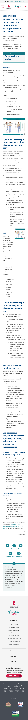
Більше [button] (20, 1)
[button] (24, 134)
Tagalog (22, 691)
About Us (13, 651)
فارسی (19, 692)
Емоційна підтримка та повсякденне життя (14, 640)
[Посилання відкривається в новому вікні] (8, 705)
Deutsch (5, 691)
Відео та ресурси (14, 644)
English (12, 1)
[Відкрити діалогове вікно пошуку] (25, 6)
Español (16, 1)
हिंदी (8, 692)
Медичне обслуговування (14, 634)
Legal (12, 661)
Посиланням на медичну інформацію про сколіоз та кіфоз (13, 526)
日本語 (17, 691)
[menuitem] (14, 675)
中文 (16, 688)
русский (13, 692)
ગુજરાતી (11, 691)
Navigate (12, 620)
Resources (13, 656)
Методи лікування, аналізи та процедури (14, 629)
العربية (11, 688)
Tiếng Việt (22, 688)
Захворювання (14, 624)
